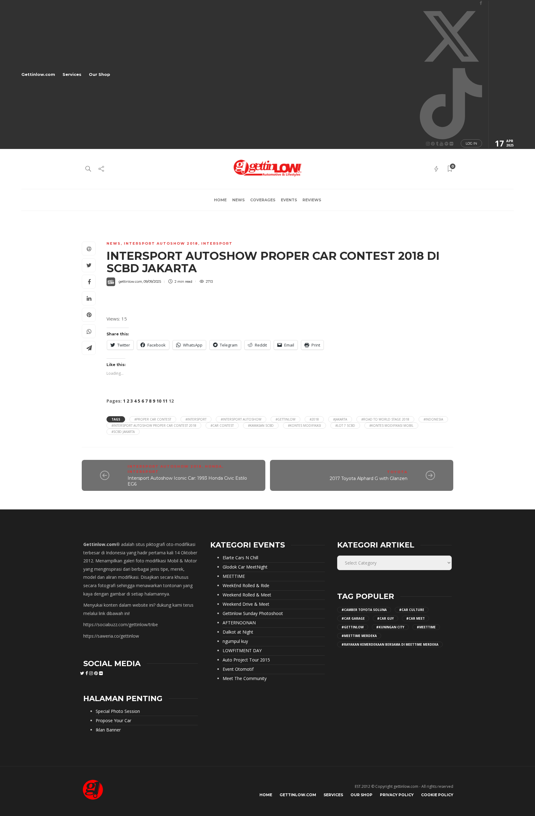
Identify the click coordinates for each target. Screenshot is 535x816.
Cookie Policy (437, 794)
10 (158, 401)
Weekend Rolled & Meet (247, 595)
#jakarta (340, 419)
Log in (471, 143)
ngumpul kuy (235, 641)
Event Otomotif (238, 669)
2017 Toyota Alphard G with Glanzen (368, 478)
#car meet (415, 618)
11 (165, 401)
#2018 (314, 419)
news (238, 200)
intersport (217, 243)
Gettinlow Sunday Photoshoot (253, 613)
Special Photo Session (118, 711)
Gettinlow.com (38, 74)
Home (220, 200)
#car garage (353, 618)
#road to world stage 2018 (385, 419)
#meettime (426, 627)
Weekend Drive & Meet (246, 604)
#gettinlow (285, 419)
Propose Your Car (113, 720)
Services (72, 74)
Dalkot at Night (238, 632)
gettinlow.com (130, 281)
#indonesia (433, 419)
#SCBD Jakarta (123, 432)
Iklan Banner (108, 730)
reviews (311, 200)
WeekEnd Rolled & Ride (246, 585)
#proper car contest (152, 419)
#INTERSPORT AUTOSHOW (241, 419)
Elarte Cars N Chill (240, 558)
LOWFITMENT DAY (242, 650)
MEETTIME (234, 576)
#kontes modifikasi (304, 425)
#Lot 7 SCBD (345, 425)
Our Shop (99, 74)
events (289, 200)
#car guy (385, 618)
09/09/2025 (152, 281)
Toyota (397, 472)
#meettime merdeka (359, 636)
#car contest (222, 425)
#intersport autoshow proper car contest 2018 (153, 425)
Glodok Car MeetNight (245, 567)
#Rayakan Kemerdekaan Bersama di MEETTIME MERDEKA (389, 644)
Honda (213, 466)
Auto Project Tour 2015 (246, 660)
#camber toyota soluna (364, 610)
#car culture (411, 610)
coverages (262, 200)
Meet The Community (245, 678)
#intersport (196, 419)
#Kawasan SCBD (261, 425)
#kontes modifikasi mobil (391, 425)
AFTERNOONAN (239, 623)
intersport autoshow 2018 (161, 243)
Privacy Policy (397, 794)
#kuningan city (390, 627)
